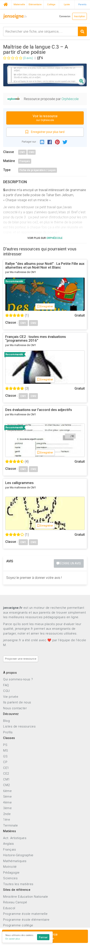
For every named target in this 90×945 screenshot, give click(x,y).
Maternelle (19, 4)
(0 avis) (28, 58)
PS (5, 745)
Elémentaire (35, 4)
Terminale (10, 825)
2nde (7, 814)
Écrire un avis (70, 563)
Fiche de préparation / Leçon (37, 170)
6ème (7, 791)
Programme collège (18, 925)
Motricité (10, 867)
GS (5, 756)
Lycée (67, 4)
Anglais (8, 844)
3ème (7, 808)
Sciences (10, 878)
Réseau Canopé (15, 902)
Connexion (64, 16)
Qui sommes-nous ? (18, 679)
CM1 (22, 152)
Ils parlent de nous (17, 702)
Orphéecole (70, 99)
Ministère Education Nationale (25, 897)
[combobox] (45, 31)
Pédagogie (11, 872)
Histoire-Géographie (18, 855)
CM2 (32, 152)
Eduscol (9, 908)
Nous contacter (15, 708)
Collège (51, 4)
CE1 (6, 768)
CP (5, 762)
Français (24, 161)
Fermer (43, 937)
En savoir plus (12, 938)
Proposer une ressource (20, 658)
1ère (6, 819)
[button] (42, 142)
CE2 (6, 773)
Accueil (5, 4)
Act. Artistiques (14, 838)
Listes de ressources (19, 726)
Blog (6, 721)
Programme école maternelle (25, 914)
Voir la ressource (45, 118)
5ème (7, 796)
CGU (6, 691)
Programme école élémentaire (26, 920)
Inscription (79, 16)
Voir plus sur (45, 238)
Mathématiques (15, 861)
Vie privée (10, 697)
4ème (7, 802)
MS (5, 750)
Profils (8, 732)
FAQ (6, 685)
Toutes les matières (18, 884)
